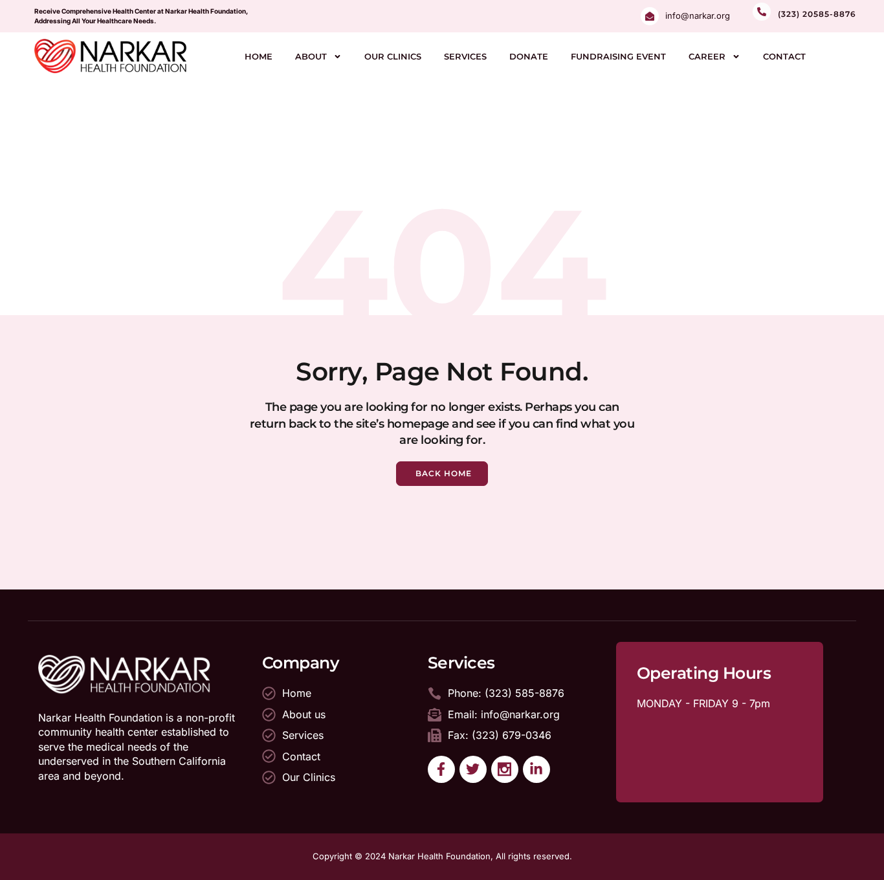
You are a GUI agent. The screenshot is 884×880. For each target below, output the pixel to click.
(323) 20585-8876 (817, 14)
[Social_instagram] (504, 769)
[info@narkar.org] (650, 16)
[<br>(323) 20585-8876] (762, 12)
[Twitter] (473, 769)
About (311, 56)
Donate (528, 56)
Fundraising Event (618, 56)
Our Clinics (392, 56)
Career (707, 56)
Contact (784, 56)
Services (465, 56)
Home (258, 56)
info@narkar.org (697, 15)
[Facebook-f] (441, 769)
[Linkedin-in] (536, 769)
